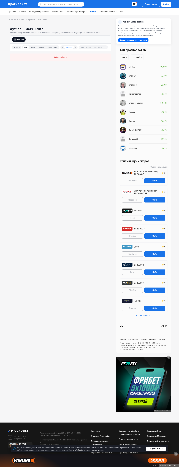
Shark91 (132, 75)
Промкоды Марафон (156, 436)
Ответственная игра (128, 439)
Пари (132, 217)
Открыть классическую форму (133, 40)
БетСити (132, 254)
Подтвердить (156, 449)
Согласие (152, 339)
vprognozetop (135, 93)
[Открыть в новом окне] (162, 326)
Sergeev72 (133, 139)
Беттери (132, 308)
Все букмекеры (143, 316)
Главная (13, 19)
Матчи (93, 11)
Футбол (20, 39)
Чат (121, 11)
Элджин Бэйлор (136, 103)
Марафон (132, 199)
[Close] (168, 357)
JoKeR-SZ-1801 (135, 130)
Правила (123, 339)
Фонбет (132, 236)
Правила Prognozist (100, 436)
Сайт (154, 180)
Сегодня (69, 47)
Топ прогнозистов (108, 11)
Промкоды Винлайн (128, 452)
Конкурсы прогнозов (39, 11)
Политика (143, 339)
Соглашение (133, 339)
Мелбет (132, 290)
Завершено (52, 47)
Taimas (132, 121)
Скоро (41, 47)
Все (25, 47)
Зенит (132, 272)
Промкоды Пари (154, 431)
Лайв (33, 47)
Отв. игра (162, 339)
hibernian (133, 148)
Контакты (95, 431)
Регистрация (151, 4)
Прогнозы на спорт (17, 11)
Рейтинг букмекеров (77, 11)
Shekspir (133, 84)
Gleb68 (132, 66)
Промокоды (57, 11)
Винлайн (132, 180)
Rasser (132, 112)
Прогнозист (17, 4)
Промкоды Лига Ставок (158, 441)
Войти (166, 4)
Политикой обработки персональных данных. (86, 450)
